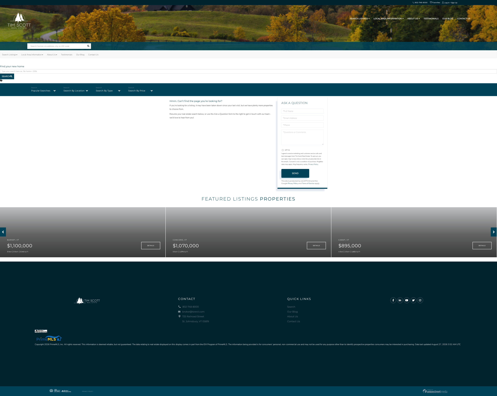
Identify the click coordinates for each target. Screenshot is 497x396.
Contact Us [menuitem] (463, 18)
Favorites (436, 2)
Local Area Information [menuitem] (388, 18)
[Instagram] (420, 300)
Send (295, 173)
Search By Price (136, 90)
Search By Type (104, 90)
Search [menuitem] (291, 306)
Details (150, 245)
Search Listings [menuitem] (359, 18)
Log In (446, 3)
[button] (88, 46)
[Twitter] (413, 300)
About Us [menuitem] (412, 18)
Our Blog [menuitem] (447, 18)
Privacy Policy (313, 164)
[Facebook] (393, 300)
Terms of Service (308, 183)
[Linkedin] (400, 300)
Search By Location (74, 90)
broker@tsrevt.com (193, 311)
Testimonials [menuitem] (431, 18)
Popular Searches (40, 90)
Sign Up (454, 3)
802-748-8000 (420, 2)
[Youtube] (407, 300)
